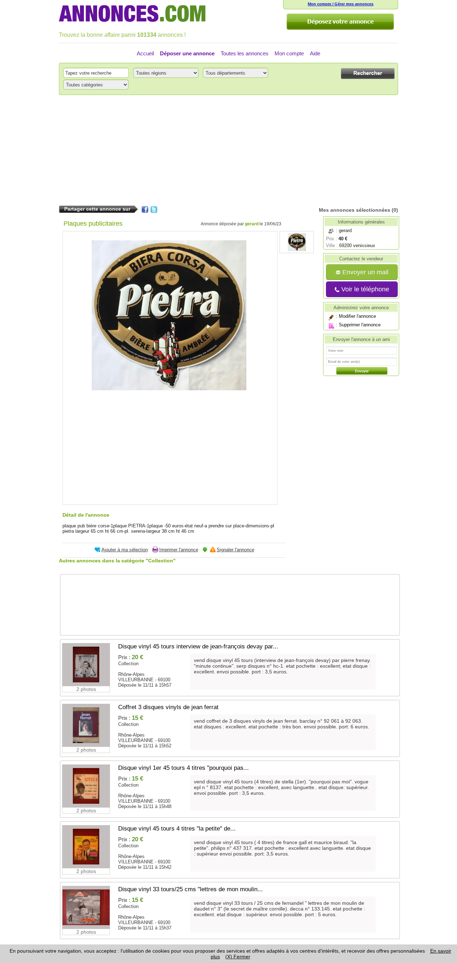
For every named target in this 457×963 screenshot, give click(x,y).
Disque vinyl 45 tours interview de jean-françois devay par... (198, 646)
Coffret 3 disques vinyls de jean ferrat (168, 707)
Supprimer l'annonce (360, 324)
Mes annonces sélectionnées (354, 210)
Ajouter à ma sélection (124, 549)
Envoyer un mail (364, 272)
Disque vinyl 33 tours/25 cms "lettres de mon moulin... (190, 889)
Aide (315, 53)
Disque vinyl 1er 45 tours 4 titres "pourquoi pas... (183, 767)
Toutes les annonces (244, 53)
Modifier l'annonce (357, 316)
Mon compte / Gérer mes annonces (340, 4)
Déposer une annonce (187, 53)
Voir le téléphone (364, 289)
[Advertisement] (228, 150)
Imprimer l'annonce (178, 549)
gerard (251, 223)
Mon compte (289, 53)
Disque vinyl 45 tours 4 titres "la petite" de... (177, 828)
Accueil (145, 53)
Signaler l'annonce (235, 549)
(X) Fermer (237, 956)
